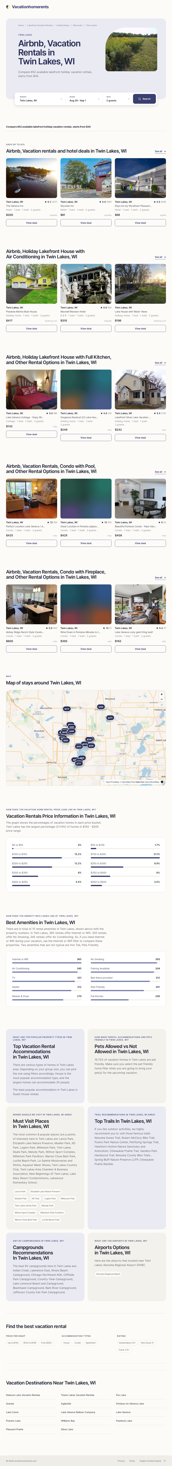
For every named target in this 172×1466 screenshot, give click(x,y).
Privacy (121, 1461)
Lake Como (12, 1412)
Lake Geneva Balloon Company (78, 1412)
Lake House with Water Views (131, 311)
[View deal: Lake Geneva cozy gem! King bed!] (140, 604)
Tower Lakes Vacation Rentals (77, 1395)
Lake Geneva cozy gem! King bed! (134, 632)
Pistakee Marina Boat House (21, 311)
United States (62, 25)
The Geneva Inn (14, 205)
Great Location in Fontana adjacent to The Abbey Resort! (91, 526)
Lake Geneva (123, 1412)
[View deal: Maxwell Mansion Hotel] (86, 284)
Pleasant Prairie (14, 1429)
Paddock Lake (124, 1420)
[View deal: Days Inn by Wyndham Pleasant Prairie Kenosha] (140, 178)
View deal (31, 222)
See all (160, 151)
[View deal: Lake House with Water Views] (140, 284)
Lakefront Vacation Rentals (40, 25)
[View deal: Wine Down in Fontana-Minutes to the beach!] (86, 604)
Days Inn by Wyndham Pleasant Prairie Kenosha (141, 205)
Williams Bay (68, 1420)
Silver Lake (67, 1429)
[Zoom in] (161, 694)
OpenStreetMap (152, 781)
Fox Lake (121, 1395)
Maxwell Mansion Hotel (72, 311)
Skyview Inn (67, 205)
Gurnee (10, 1403)
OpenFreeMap (112, 781)
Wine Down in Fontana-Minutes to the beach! (85, 632)
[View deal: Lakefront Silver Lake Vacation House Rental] (140, 389)
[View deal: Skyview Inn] (86, 178)
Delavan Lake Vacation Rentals (23, 1395)
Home (21, 25)
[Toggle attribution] (162, 782)
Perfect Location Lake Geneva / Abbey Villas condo (34, 526)
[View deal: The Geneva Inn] (31, 178)
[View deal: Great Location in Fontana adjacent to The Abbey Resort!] (86, 499)
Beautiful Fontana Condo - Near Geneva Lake (140, 526)
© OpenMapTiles (127, 781)
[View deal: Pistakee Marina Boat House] (31, 284)
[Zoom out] (161, 699)
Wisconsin (77, 25)
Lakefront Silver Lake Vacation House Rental (139, 417)
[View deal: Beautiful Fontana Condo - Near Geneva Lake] (140, 499)
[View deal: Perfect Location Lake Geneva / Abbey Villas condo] (31, 499)
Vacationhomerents (30, 7)
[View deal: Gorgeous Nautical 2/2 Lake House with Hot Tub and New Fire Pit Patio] (86, 389)
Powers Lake (13, 1420)
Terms (132, 1461)
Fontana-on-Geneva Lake (130, 1403)
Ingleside (66, 1403)
